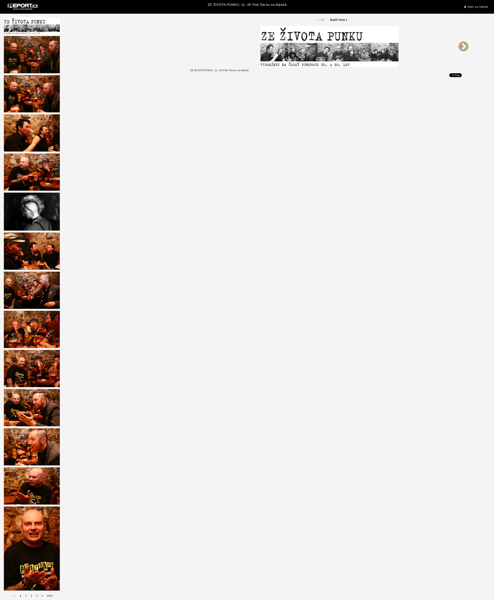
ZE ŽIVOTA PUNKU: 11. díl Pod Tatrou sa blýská (247, 5)
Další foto (338, 19)
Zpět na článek (477, 6)
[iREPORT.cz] (22, 6)
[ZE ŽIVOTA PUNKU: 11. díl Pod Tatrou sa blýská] (329, 46)
